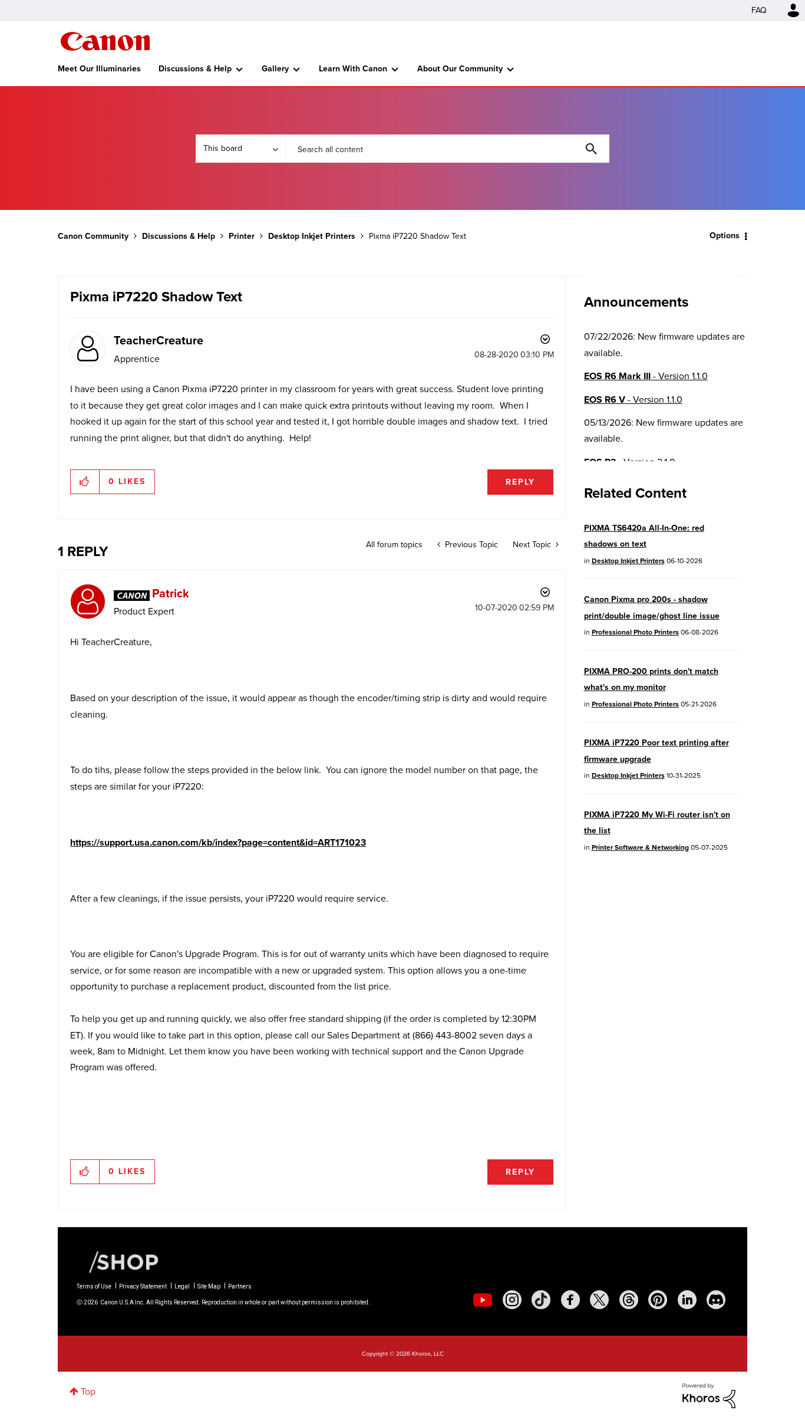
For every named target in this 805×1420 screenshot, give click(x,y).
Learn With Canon (353, 69)
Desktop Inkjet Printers (311, 236)
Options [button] (725, 235)
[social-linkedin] (687, 1299)
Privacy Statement (143, 1286)
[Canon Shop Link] (118, 1261)
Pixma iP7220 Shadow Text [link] (417, 236)
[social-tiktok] (541, 1299)
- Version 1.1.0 (646, 376)
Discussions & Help (195, 69)
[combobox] (447, 148)
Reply (520, 482)
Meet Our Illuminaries (99, 69)
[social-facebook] (570, 1299)
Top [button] (88, 1391)
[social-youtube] (482, 1299)
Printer (242, 236)
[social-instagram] (512, 1299)
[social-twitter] (599, 1299)
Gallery (275, 69)
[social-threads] (628, 1299)
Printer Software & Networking (640, 847)
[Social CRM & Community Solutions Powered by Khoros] (708, 1395)
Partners (240, 1286)
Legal (182, 1286)
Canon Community (105, 41)
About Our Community (460, 69)
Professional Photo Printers (635, 632)
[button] (85, 482)
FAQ (759, 10)
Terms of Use (94, 1286)
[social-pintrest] (657, 1299)
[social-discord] (716, 1299)
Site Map (208, 1286)
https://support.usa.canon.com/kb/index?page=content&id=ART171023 (218, 842)
